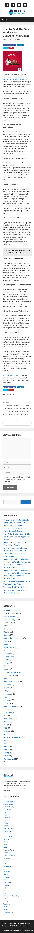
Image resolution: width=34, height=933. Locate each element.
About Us (23, 926)
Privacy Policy (12, 923)
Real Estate (7, 722)
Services (6, 731)
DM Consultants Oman (10, 375)
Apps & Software (9, 616)
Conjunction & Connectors (13, 638)
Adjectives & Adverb (11, 613)
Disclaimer (5, 926)
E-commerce (8, 651)
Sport (5, 740)
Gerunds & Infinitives (11, 672)
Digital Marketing (9, 647)
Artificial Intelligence (11, 620)
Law (5, 691)
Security (6, 725)
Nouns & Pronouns (10, 706)
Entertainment (8, 657)
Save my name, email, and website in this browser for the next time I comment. (18, 479)
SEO (5, 728)
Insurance (7, 685)
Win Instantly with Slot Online (14, 587)
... (17, 420)
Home (4, 923)
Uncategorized (9, 759)
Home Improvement (11, 681)
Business (6, 629)
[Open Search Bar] (31, 19)
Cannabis (7, 632)
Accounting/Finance (11, 610)
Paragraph (7, 712)
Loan (5, 697)
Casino (6, 635)
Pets (5, 716)
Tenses (6, 750)
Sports (6, 743)
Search (26, 502)
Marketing (7, 700)
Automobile (7, 623)
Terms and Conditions (25, 923)
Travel (7, 403)
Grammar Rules (9, 675)
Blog (5, 626)
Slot (4, 734)
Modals (6, 703)
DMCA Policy (14, 926)
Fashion (6, 660)
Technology (7, 746)
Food (5, 666)
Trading (6, 753)
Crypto (6, 641)
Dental (5, 644)
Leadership (7, 694)
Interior (6, 688)
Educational (7, 654)
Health (5, 678)
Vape (5, 762)
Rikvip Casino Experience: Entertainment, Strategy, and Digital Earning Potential (14, 528)
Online (5, 709)
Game (5, 669)
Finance (6, 663)
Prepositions (8, 719)
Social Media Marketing (12, 737)
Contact (29, 926)
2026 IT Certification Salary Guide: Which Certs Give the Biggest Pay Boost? (16, 536)
